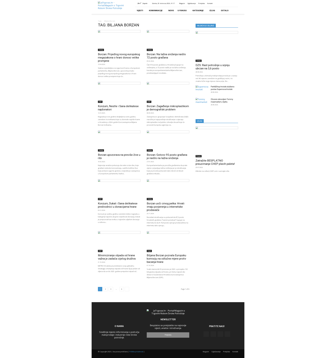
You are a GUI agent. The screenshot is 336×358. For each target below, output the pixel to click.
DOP (100, 102)
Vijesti (140, 10)
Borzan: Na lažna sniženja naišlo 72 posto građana (166, 56)
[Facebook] (223, 3)
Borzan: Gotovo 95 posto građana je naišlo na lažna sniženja (167, 156)
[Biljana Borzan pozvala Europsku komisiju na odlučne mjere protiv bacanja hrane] (168, 241)
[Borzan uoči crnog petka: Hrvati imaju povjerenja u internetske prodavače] (168, 189)
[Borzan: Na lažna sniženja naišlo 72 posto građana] (168, 40)
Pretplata (201, 3)
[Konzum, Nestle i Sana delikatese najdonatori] (119, 92)
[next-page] (127, 289)
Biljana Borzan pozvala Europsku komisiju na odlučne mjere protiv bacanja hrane (166, 258)
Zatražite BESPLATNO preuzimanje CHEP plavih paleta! (215, 162)
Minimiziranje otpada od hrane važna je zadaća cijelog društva (117, 257)
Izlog (212, 10)
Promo (198, 156)
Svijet (149, 251)
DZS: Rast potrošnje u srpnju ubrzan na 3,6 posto (213, 67)
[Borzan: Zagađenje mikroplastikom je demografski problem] (168, 92)
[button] (219, 3)
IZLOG (199, 121)
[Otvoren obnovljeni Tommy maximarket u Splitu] (202, 102)
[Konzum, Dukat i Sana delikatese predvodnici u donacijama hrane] (119, 189)
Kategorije (198, 10)
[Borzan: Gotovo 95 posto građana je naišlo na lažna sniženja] (168, 141)
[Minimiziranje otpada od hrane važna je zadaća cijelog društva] (119, 241)
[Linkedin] (227, 3)
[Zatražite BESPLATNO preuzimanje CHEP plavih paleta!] (217, 141)
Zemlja (101, 50)
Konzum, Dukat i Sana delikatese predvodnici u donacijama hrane (117, 205)
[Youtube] (236, 3)
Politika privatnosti (136, 352)
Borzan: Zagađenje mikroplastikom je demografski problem (168, 108)
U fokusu (182, 10)
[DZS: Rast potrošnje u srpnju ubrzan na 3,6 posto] (217, 46)
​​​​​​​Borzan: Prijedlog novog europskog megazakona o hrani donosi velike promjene (119, 57)
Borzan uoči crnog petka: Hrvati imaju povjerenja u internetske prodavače (165, 207)
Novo (171, 10)
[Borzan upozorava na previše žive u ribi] (119, 141)
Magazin (182, 3)
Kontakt (210, 3)
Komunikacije (155, 10)
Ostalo (225, 10)
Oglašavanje (191, 3)
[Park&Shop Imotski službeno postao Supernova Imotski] (202, 90)
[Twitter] (232, 3)
